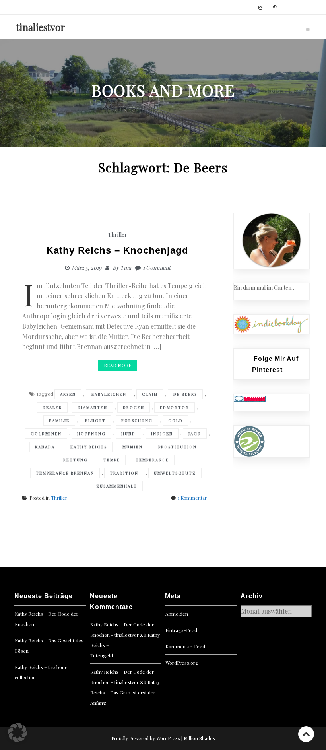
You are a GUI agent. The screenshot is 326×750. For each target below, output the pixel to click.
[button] (17, 732)
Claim (150, 394)
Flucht (95, 420)
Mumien (132, 447)
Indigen (162, 433)
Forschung (137, 420)
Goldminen (46, 433)
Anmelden (176, 613)
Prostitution (177, 447)
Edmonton (174, 407)
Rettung (75, 460)
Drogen (133, 407)
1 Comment (157, 267)
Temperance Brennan (65, 473)
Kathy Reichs (88, 447)
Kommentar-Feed (185, 646)
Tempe (111, 460)
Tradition (124, 473)
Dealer (52, 407)
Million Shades (199, 738)
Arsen (68, 394)
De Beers (185, 394)
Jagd (194, 433)
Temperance (152, 460)
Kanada (45, 447)
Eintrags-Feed (181, 630)
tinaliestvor (40, 27)
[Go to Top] (306, 734)
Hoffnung (91, 433)
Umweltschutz (175, 473)
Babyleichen (108, 394)
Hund (128, 433)
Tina (125, 267)
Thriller (117, 234)
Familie (59, 420)
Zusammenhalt (116, 486)
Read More (117, 365)
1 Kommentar (192, 497)
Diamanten (92, 407)
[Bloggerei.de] (250, 398)
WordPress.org (181, 662)
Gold (175, 420)
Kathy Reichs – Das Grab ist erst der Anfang (125, 692)
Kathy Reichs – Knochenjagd (117, 250)
